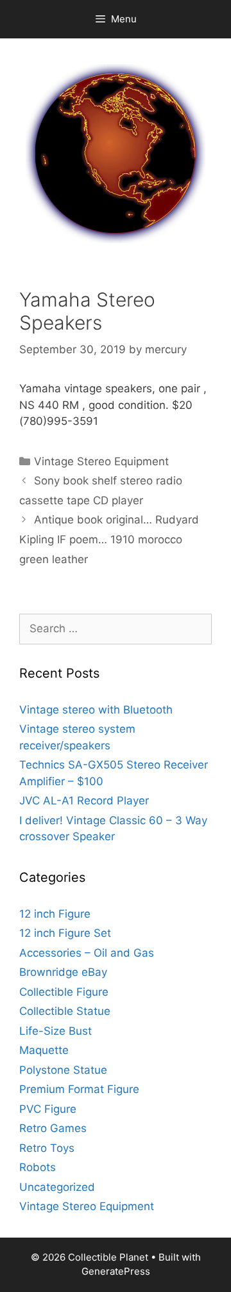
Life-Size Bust (55, 1031)
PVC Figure (47, 1109)
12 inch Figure (54, 913)
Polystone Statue (63, 1070)
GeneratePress (115, 1271)
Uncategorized (57, 1187)
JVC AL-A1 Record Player (84, 800)
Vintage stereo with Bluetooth (96, 709)
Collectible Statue (64, 1011)
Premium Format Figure (79, 1089)
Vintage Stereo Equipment (101, 461)
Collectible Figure (63, 991)
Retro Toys (46, 1148)
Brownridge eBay (63, 972)
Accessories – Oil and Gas (86, 952)
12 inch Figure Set (65, 933)
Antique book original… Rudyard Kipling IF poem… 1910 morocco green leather (109, 539)
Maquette (44, 1050)
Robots (37, 1167)
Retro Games (53, 1128)
